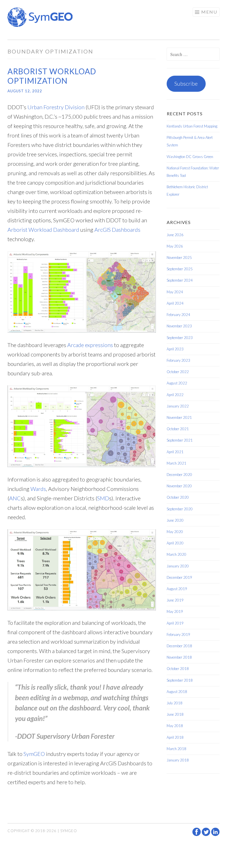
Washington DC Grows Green (190, 156)
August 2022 (177, 383)
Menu (209, 11)
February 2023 (178, 360)
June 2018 (175, 714)
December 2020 (179, 474)
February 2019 (178, 634)
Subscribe (186, 83)
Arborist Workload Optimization (51, 76)
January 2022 (178, 406)
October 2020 (178, 497)
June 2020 (175, 520)
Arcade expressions (90, 345)
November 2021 (179, 417)
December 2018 (179, 646)
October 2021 (178, 429)
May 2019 (175, 611)
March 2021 (176, 463)
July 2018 (174, 703)
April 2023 (175, 349)
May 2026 (175, 246)
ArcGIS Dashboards (117, 229)
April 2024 (175, 303)
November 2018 (179, 657)
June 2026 (175, 235)
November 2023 (179, 326)
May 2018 (175, 725)
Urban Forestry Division (55, 107)
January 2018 (178, 760)
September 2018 (180, 680)
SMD (103, 498)
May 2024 (175, 292)
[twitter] (206, 834)
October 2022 (178, 372)
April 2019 (175, 623)
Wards (38, 488)
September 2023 (180, 337)
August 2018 (177, 691)
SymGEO (34, 753)
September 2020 (180, 509)
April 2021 (175, 452)
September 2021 (180, 440)
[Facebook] (197, 834)
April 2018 (175, 737)
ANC (15, 498)
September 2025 (180, 269)
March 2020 (176, 554)
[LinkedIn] (215, 834)
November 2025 (179, 257)
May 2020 (175, 531)
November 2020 (179, 486)
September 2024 (180, 280)
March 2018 (176, 748)
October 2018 (178, 668)
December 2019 (179, 577)
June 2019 (175, 600)
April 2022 (175, 395)
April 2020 (175, 543)
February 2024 (178, 314)
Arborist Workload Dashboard (43, 229)
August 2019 (177, 589)
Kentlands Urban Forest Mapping (192, 126)
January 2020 (178, 566)
